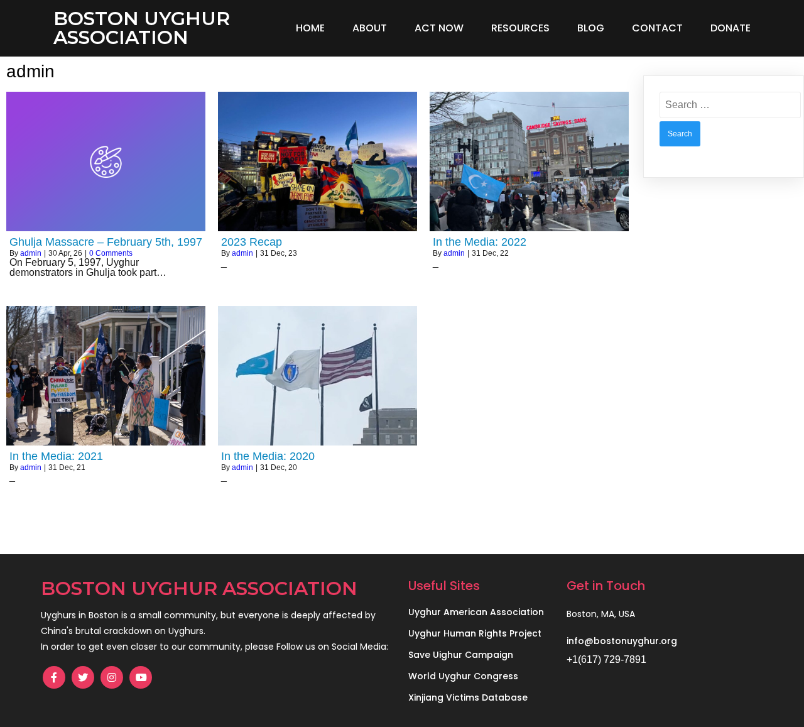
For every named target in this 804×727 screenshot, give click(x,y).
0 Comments (111, 253)
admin (30, 253)
